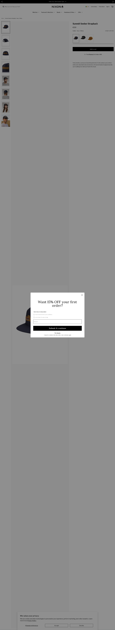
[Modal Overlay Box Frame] (57, 315)
